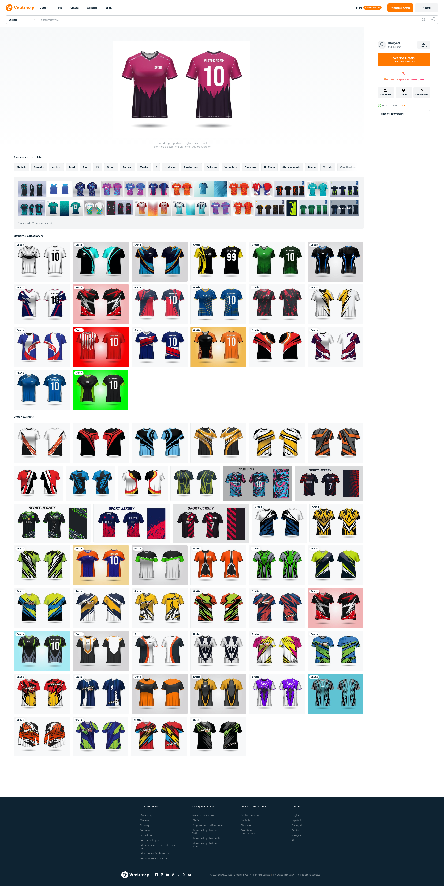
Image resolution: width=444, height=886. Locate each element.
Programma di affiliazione (207, 825)
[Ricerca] (423, 19)
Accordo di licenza (203, 815)
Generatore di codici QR (154, 858)
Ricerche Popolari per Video (205, 845)
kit (97, 167)
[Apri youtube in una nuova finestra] (189, 874)
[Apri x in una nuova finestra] (184, 874)
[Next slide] (358, 167)
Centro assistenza (251, 815)
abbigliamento (291, 167)
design (111, 167)
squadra (39, 167)
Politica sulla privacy (283, 874)
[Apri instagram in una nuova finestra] (162, 874)
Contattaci (246, 820)
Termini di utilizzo (261, 874)
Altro (294, 840)
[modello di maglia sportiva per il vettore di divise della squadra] (42, 347)
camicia (127, 167)
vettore (56, 167)
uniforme (170, 167)
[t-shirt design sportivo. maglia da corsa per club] (42, 443)
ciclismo (212, 167)
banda (312, 167)
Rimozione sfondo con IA (154, 853)
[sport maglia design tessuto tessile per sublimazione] (257, 483)
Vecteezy (145, 820)
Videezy (144, 825)
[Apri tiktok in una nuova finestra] (178, 874)
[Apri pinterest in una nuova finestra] (173, 874)
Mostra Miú (345, 208)
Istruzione (146, 835)
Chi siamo (246, 825)
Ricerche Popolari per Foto (207, 838)
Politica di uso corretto (308, 874)
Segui (424, 46)
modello (22, 167)
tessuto (328, 167)
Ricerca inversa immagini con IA (157, 847)
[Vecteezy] (20, 7)
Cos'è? (403, 105)
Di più (108, 7)
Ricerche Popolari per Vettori (205, 832)
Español (296, 820)
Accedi (427, 7)
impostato (230, 167)
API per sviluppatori (152, 840)
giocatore (250, 167)
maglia (144, 167)
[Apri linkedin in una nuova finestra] (167, 874)
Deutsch (296, 830)
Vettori (44, 7)
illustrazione (191, 167)
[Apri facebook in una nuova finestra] (156, 874)
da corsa (269, 167)
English (296, 815)
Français (296, 835)
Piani (359, 7)
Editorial (92, 7)
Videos (74, 7)
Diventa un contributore (248, 832)
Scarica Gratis (403, 59)
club (85, 167)
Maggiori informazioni (392, 113)
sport (72, 167)
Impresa (145, 830)
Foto (59, 7)
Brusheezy (146, 815)
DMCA (196, 820)
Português (298, 825)
